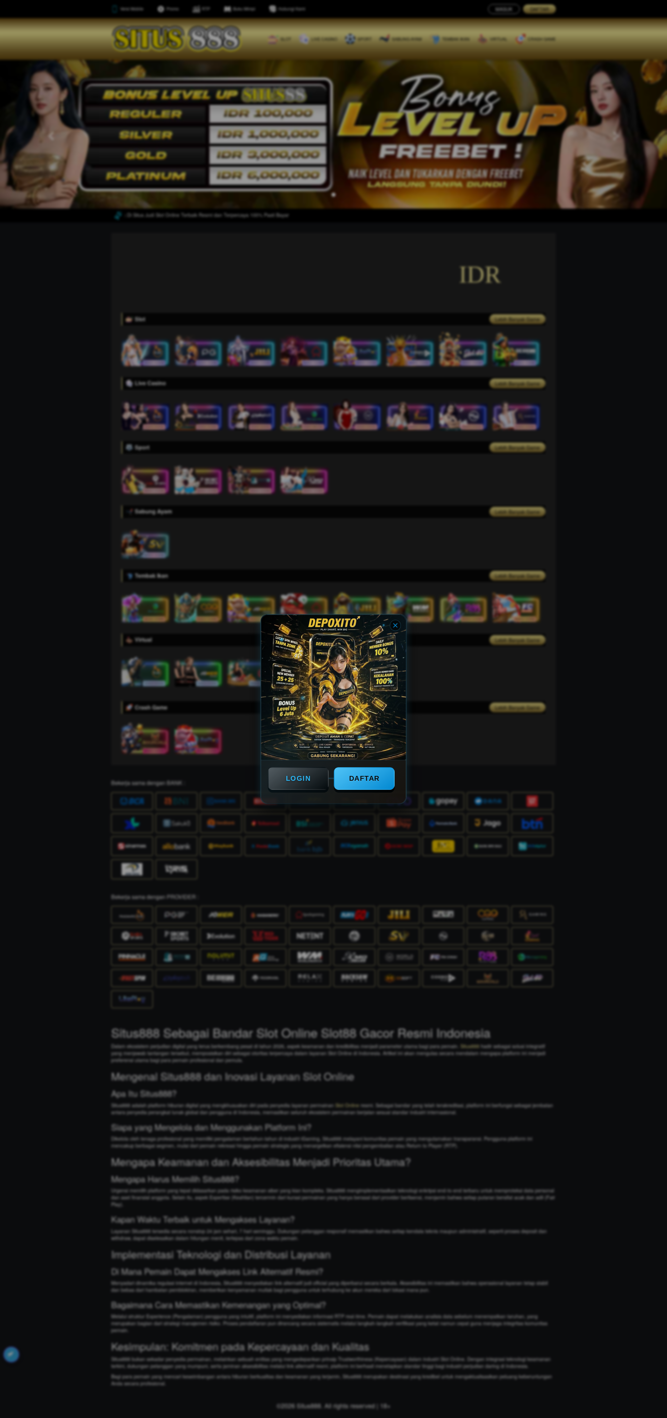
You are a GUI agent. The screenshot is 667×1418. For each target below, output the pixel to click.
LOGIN (298, 778)
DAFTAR (364, 778)
